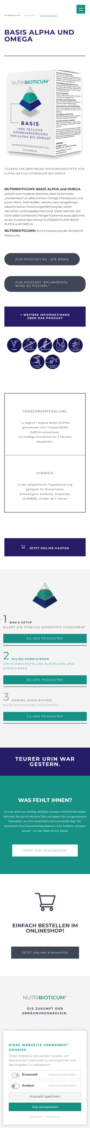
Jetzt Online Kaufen (49, 548)
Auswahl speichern (45, 1096)
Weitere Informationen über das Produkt (46, 316)
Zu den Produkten (45, 638)
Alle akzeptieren (45, 1107)
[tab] (45, 309)
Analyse (28, 1085)
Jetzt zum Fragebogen (45, 850)
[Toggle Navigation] (80, 9)
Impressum (36, 1116)
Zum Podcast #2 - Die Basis (42, 259)
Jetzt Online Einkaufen (45, 952)
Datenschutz (53, 1116)
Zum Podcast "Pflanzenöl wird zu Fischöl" (41, 283)
